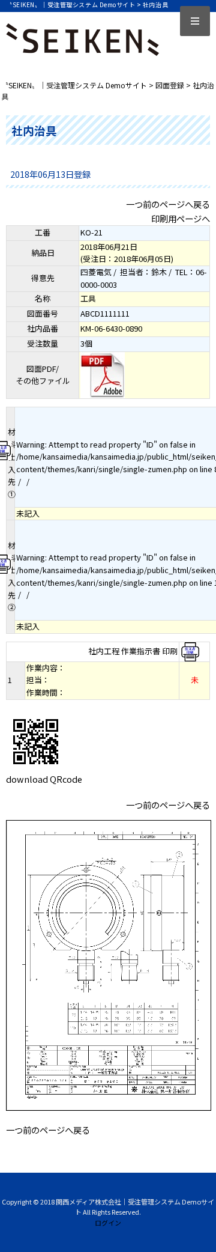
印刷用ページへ (180, 218)
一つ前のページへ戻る (168, 204)
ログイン (108, 1222)
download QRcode (44, 779)
